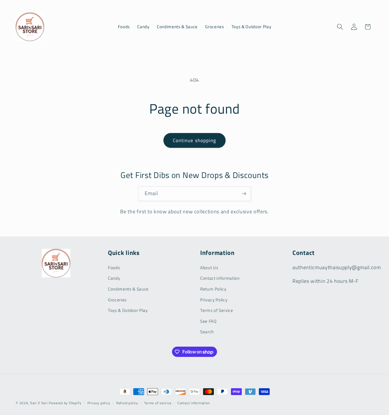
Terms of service (157, 403)
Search (207, 331)
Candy (114, 278)
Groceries (117, 300)
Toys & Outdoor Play (128, 310)
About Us (209, 267)
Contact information (220, 278)
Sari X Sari (39, 403)
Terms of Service (216, 310)
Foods (114, 267)
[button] (340, 27)
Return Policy (213, 289)
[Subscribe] (244, 193)
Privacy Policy (213, 300)
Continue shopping (194, 140)
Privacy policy (98, 403)
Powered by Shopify (65, 403)
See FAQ (208, 321)
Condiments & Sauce (128, 289)
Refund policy (127, 403)
